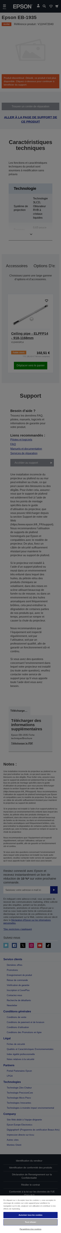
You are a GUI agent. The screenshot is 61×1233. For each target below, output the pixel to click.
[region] (30, 1214)
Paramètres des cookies (30, 1229)
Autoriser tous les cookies (31, 1215)
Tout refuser (30, 1222)
